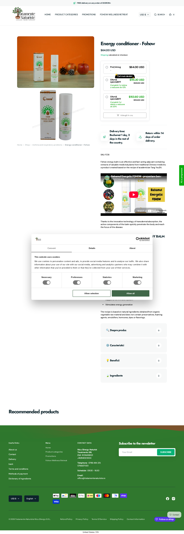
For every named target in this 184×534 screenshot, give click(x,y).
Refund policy (66, 519)
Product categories (54, 452)
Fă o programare (181, 175)
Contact (12, 454)
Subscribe (165, 452)
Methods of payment (18, 473)
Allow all (130, 293)
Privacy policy (82, 519)
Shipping (104, 55)
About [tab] (132, 248)
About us (13, 449)
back (11, 464)
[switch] (77, 282)
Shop (27, 145)
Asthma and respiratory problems (47, 145)
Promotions (51, 456)
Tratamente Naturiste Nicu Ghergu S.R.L (32, 519)
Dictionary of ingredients (20, 478)
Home (19, 145)
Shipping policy (117, 519)
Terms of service (99, 519)
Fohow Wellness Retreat (56, 460)
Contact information (136, 519)
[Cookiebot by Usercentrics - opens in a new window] (138, 239)
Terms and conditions (18, 469)
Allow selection (91, 293)
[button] (159, 15)
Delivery (12, 459)
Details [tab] (92, 248)
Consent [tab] (52, 248)
